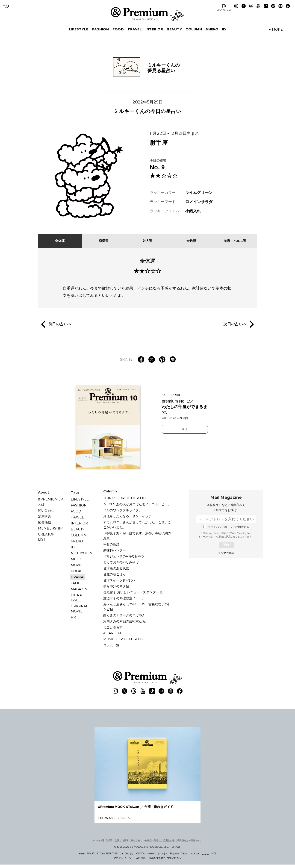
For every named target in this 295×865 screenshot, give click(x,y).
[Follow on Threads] (251, 6)
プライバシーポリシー (239, 533)
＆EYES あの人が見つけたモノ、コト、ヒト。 (137, 504)
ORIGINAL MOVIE (79, 608)
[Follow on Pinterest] (280, 6)
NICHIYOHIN (81, 553)
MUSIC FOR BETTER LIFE (124, 639)
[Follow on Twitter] (243, 6)
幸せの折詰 (111, 544)
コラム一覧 (111, 645)
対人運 (147, 241)
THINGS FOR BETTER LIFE (125, 498)
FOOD (118, 29)
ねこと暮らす (113, 627)
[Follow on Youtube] (258, 6)
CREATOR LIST (224, 10)
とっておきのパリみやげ (121, 562)
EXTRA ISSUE (76, 597)
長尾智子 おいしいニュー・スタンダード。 (134, 592)
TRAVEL (134, 29)
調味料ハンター (114, 550)
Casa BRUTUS (109, 853)
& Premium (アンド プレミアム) (147, 14)
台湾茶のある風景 (116, 568)
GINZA (140, 853)
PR (73, 617)
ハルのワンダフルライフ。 (122, 510)
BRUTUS (92, 853)
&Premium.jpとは (50, 501)
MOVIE (77, 565)
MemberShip (50, 528)
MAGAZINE (80, 589)
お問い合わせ (174, 857)
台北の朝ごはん (114, 574)
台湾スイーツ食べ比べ (119, 580)
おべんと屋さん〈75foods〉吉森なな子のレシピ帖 (137, 606)
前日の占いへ (60, 324)
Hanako (151, 853)
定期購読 (44, 516)
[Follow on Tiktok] (265, 6)
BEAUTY (174, 29)
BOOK (76, 571)
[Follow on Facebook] (288, 6)
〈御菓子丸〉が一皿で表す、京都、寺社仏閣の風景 (137, 535)
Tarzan (185, 853)
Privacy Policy (156, 857)
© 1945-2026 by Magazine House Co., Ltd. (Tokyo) (147, 846)
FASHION (100, 29)
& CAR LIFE (112, 633)
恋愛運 (104, 241)
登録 (226, 545)
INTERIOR (154, 29)
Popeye (174, 853)
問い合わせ (46, 510)
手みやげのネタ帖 (116, 586)
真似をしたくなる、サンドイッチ (127, 516)
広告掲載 (44, 522)
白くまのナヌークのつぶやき (124, 615)
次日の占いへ (235, 324)
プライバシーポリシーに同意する (228, 527)
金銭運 (191, 241)
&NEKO (212, 29)
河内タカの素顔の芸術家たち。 (125, 621)
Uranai (77, 577)
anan (82, 853)
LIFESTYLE (78, 29)
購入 (185, 429)
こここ (205, 853)
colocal (195, 853)
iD (224, 29)
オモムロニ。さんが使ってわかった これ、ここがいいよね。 (137, 524)
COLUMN (194, 29)
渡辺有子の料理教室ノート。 (124, 598)
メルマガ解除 (226, 553)
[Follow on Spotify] (273, 6)
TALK (75, 583)
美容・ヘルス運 (235, 241)
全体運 (60, 241)
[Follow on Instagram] (236, 6)
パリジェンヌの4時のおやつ (123, 556)
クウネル (163, 853)
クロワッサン (127, 853)
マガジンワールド (123, 857)
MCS (213, 853)
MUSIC (76, 559)
